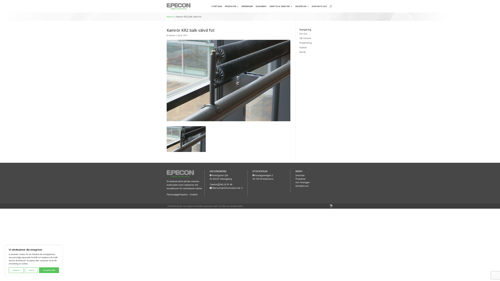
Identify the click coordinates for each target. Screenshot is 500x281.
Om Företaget (302, 182)
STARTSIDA (216, 6)
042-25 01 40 (225, 184)
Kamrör (170, 16)
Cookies (194, 194)
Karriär (302, 52)
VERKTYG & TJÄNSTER (280, 6)
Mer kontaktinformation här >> (227, 188)
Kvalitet (303, 47)
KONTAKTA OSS (319, 6)
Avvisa (31, 270)
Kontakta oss (302, 185)
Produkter (300, 178)
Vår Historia (305, 38)
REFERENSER (247, 6)
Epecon (172, 35)
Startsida (299, 175)
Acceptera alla (49, 270)
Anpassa (16, 270)
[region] (34, 260)
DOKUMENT (261, 6)
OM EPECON (300, 6)
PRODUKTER (230, 6)
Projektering (305, 42)
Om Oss (303, 33)
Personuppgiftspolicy (177, 194)
